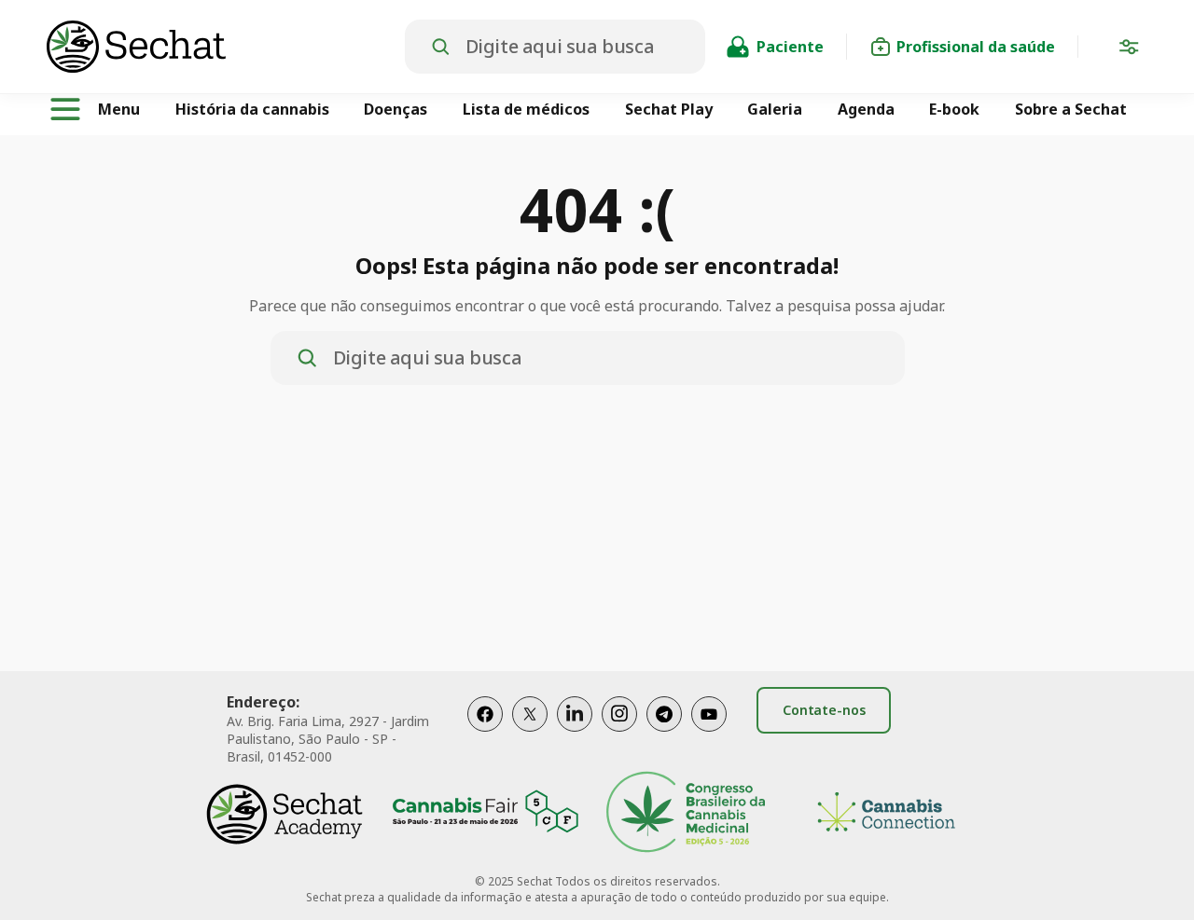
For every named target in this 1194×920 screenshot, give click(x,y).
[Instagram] (619, 733)
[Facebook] (485, 733)
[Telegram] (664, 733)
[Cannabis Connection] (886, 814)
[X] (530, 733)
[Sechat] (226, 47)
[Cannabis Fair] (485, 814)
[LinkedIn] (574, 733)
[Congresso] (685, 814)
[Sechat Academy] (284, 814)
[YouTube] (709, 733)
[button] (1129, 50)
